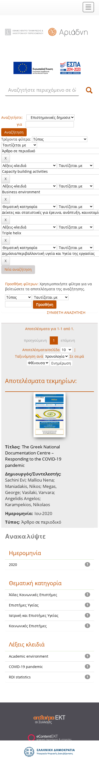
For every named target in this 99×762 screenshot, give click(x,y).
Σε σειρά (77, 356)
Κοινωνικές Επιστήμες (28, 625)
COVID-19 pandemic (26, 666)
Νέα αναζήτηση (18, 269)
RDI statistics (20, 677)
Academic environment (28, 656)
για (19, 124)
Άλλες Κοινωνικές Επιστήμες (33, 594)
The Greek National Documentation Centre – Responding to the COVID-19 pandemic (33, 456)
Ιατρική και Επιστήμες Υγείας (33, 615)
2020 (13, 564)
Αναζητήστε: (12, 117)
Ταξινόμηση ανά (29, 356)
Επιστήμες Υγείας (24, 605)
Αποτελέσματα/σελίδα (41, 349)
